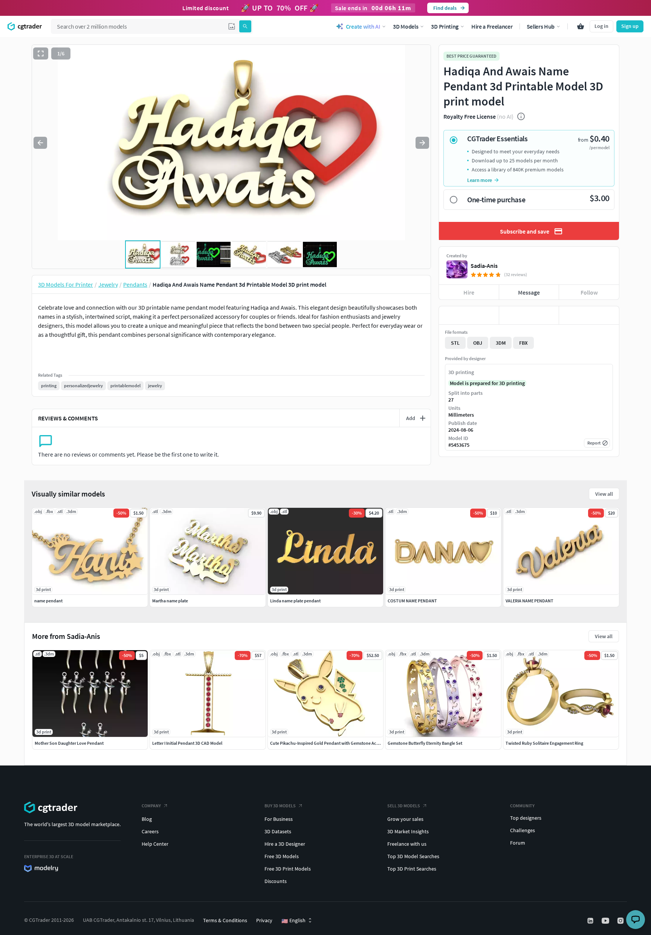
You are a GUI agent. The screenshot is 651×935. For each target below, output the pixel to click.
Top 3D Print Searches (411, 868)
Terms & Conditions (225, 920)
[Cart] (581, 26)
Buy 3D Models (280, 805)
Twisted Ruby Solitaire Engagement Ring (544, 743)
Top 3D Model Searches (413, 856)
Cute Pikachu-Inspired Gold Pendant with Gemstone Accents (328, 743)
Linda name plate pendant (295, 600)
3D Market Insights (408, 831)
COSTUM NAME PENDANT (412, 600)
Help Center (155, 843)
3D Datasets (277, 831)
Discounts (275, 881)
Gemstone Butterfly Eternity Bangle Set (425, 743)
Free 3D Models (281, 856)
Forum (517, 842)
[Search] (245, 26)
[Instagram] (621, 921)
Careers (150, 831)
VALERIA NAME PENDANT (529, 600)
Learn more (479, 180)
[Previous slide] (40, 143)
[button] (232, 26)
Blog (147, 819)
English (293, 920)
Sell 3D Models (403, 805)
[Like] (469, 315)
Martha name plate (170, 600)
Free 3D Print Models (287, 868)
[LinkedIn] (591, 920)
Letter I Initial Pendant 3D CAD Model (187, 743)
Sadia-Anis (484, 265)
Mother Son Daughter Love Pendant (69, 743)
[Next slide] (422, 143)
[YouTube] (606, 920)
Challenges (522, 830)
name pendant (48, 600)
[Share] (589, 315)
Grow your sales (405, 819)
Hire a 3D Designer (284, 843)
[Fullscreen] (40, 53)
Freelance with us (406, 843)
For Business (278, 819)
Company (151, 805)
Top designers (525, 817)
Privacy (264, 920)
